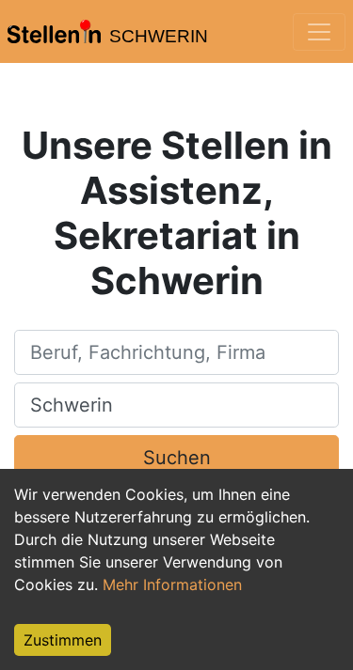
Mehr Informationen (172, 584)
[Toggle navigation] (319, 32)
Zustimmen (63, 640)
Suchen (177, 457)
